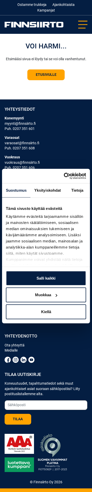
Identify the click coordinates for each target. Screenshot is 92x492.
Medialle (11, 350)
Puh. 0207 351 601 (20, 129)
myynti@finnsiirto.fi (20, 123)
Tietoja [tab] (77, 190)
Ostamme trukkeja (32, 5)
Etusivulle (46, 75)
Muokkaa (43, 295)
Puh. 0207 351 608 (20, 148)
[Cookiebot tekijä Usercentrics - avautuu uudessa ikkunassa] (65, 176)
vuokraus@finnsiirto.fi (22, 162)
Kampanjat (46, 10)
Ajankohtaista (63, 5)
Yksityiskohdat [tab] (47, 190)
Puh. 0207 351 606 (20, 168)
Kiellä (46, 311)
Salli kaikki (46, 278)
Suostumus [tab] (16, 190)
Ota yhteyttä (15, 345)
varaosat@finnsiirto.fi (22, 143)
